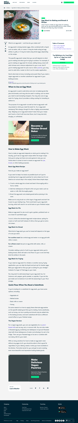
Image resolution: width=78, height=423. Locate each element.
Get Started (62, 62)
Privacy (22, 420)
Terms (27, 420)
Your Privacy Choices (35, 420)
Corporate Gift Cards (26, 410)
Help (17, 420)
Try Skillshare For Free (68, 2)
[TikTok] (63, 421)
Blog (5, 412)
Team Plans (24, 407)
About (5, 407)
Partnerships (6, 415)
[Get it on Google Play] (62, 412)
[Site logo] (7, 2)
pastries (39, 67)
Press (5, 410)
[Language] (62, 2)
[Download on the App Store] (61, 408)
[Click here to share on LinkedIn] (5, 49)
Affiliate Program (7, 413)
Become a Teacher (44, 407)
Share (5, 42)
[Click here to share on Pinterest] (5, 51)
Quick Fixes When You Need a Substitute (62, 48)
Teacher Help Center (44, 408)
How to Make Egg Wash (59, 47)
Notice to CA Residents (46, 420)
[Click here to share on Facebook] (5, 46)
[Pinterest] (61, 421)
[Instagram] (56, 421)
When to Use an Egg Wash (59, 45)
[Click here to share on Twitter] (5, 44)
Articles (8, 7)
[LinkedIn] (58, 421)
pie (44, 160)
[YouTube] (60, 421)
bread (10, 163)
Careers (5, 408)
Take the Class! (35, 140)
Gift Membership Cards (27, 408)
